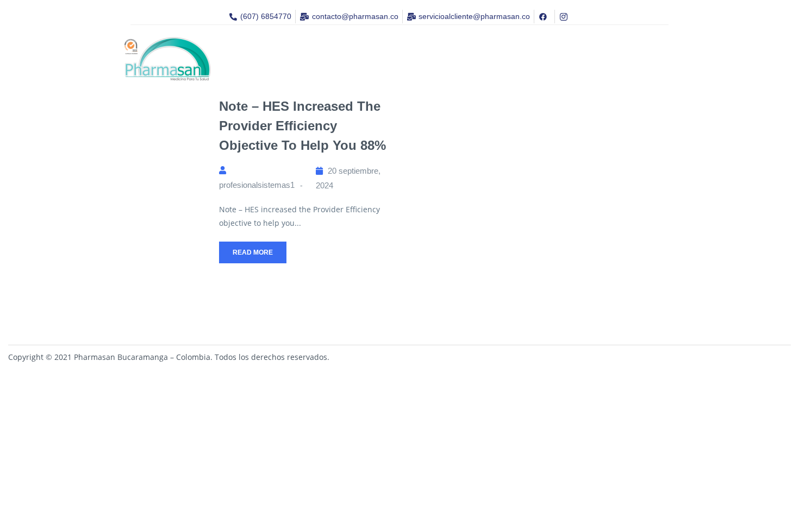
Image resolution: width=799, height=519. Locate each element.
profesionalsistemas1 (257, 184)
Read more (253, 252)
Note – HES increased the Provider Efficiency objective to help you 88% (302, 126)
